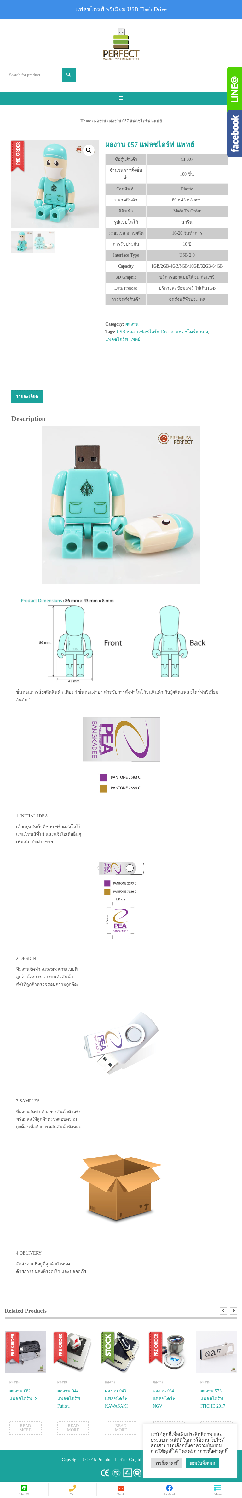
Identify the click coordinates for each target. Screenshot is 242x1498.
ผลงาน (100, 121)
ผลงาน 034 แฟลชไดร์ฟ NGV (164, 1398)
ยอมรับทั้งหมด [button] (202, 1463)
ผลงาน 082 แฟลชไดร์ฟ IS (23, 1395)
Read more (26, 1427)
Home (85, 121)
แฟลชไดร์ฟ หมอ (192, 331)
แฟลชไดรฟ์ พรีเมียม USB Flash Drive (121, 9)
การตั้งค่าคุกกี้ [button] (166, 1463)
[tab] (27, 396)
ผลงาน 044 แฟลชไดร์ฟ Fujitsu (68, 1398)
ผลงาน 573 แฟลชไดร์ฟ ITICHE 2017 (212, 1398)
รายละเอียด (27, 396)
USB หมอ (126, 331)
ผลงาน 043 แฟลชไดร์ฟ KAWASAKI (116, 1398)
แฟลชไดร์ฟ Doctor (155, 331)
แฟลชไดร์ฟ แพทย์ (122, 339)
